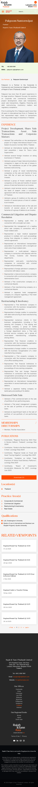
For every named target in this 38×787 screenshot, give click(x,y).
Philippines (19, 701)
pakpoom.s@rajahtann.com (12, 69)
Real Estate (8, 509)
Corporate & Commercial (13, 501)
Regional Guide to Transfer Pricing (15, 590)
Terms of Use (15, 736)
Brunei (19, 715)
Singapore (19, 703)
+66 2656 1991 (8, 66)
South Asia (19, 719)
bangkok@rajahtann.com (21, 676)
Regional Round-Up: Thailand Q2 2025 (16, 618)
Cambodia (19, 689)
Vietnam (19, 707)
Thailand (19, 705)
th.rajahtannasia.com (22, 680)
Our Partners (5, 79)
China (19, 691)
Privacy (24, 736)
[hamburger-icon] (3, 11)
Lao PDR (19, 695)
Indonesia (19, 693)
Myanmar (19, 699)
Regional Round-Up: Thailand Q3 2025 (16, 604)
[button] (19, 477)
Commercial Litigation (12, 503)
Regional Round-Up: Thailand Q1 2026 (16, 560)
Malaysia (19, 697)
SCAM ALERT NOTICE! (9, 11)
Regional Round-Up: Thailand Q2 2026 (16, 546)
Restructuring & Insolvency (14, 506)
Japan (19, 717)
